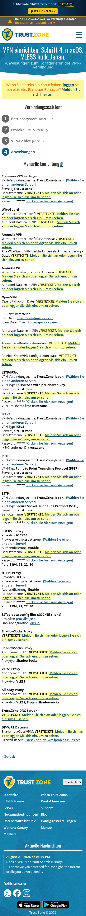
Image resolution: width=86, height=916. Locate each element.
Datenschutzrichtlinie (20, 821)
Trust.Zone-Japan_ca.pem (38, 322)
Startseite (11, 795)
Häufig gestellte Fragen (58, 821)
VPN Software (14, 801)
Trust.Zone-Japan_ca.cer (35, 318)
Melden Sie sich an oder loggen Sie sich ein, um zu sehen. (41, 195)
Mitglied (10, 834)
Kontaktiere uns (53, 801)
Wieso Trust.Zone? (54, 795)
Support (47, 808)
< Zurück (8, 756)
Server (8, 808)
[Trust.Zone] (25, 34)
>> (35, 23)
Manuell (47, 827)
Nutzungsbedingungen (21, 814)
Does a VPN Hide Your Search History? (34, 862)
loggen (68, 84)
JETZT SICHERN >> (43, 11)
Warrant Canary (16, 827)
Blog (44, 814)
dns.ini (35, 623)
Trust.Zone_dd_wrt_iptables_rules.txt (52, 740)
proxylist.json (26, 619)
